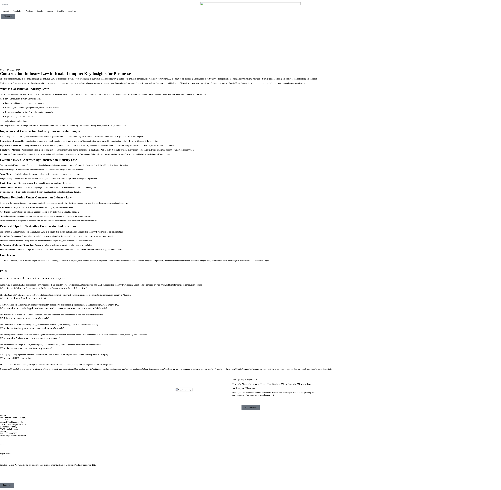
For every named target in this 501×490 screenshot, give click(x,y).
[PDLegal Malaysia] (4, 4)
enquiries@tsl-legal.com (16, 436)
